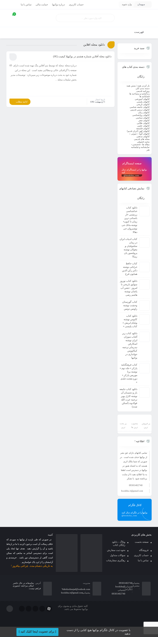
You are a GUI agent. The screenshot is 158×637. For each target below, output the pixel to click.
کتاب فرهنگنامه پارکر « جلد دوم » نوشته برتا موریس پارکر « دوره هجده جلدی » (128, 373)
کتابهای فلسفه (143, 128)
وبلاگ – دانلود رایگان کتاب (118, 543)
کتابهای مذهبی (143, 136)
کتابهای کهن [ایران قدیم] (138, 131)
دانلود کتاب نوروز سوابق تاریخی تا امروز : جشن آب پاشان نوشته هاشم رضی (128, 288)
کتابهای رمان (144, 112)
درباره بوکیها (58, 4)
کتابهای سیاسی (143, 117)
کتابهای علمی (143, 125)
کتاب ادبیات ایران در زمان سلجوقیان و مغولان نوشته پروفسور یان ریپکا (128, 248)
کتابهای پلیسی (143, 101)
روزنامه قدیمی (143, 91)
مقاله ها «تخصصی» (140, 144)
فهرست (139, 31)
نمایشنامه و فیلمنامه (140, 147)
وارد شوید (127, 4)
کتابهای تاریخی (143, 104)
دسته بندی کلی (143, 88)
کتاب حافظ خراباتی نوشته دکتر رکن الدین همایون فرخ (129, 268)
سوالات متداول (117, 555)
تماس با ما (26, 4)
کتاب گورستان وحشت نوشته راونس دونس (129, 305)
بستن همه (131, 85)
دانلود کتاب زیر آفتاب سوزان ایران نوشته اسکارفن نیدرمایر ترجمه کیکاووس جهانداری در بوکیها (129, 345)
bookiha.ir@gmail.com (132, 491)
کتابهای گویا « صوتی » (139, 133)
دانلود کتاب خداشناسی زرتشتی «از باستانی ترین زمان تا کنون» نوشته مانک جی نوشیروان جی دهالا (129, 219)
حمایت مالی (42, 4)
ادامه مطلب (21, 101)
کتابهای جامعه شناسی (140, 107)
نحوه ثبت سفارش (116, 550)
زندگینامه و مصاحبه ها (139, 93)
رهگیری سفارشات (115, 560)
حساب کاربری (76, 4)
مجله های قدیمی (142, 139)
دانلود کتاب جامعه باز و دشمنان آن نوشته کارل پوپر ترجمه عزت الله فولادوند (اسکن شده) (128, 398)
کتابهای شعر (144, 120)
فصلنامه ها (144, 96)
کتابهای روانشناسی (141, 115)
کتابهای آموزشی (142, 99)
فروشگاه (144, 550)
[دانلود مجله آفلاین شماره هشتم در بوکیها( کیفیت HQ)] (95, 78)
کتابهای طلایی (143, 123)
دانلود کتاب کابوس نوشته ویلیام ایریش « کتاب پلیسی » (130, 321)
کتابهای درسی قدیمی (140, 109)
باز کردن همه (143, 85)
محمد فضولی (143, 141)
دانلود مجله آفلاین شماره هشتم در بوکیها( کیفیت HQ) (82, 56)
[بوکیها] (134, 18)
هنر (148, 149)
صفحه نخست (142, 541)
